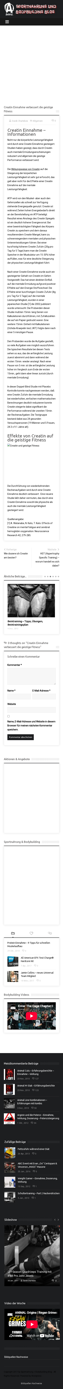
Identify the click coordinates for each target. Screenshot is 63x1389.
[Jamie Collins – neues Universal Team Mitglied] (12, 976)
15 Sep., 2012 (24, 1186)
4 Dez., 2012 (13, 629)
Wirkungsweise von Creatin (25, 169)
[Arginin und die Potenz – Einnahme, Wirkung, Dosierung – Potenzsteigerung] (9, 1118)
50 (35, 1108)
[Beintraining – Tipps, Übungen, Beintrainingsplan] (31, 600)
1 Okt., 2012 (22, 1123)
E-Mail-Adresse (41, 690)
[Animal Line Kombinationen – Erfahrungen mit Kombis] (9, 1103)
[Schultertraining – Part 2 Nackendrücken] (9, 1197)
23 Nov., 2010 (23, 1079)
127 (37, 1079)
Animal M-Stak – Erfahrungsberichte (36, 1085)
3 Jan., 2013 (23, 1198)
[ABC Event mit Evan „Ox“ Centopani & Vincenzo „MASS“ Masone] (9, 1167)
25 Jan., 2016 (24, 1171)
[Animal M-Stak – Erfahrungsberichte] (9, 1089)
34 (35, 1123)
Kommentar (14, 665)
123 (37, 1090)
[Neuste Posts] (13, 934)
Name (11, 690)
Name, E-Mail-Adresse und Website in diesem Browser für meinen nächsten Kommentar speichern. (31, 725)
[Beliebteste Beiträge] (31, 934)
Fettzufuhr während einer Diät (33, 1149)
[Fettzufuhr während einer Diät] (9, 1152)
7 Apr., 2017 (26, 966)
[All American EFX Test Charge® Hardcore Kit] (12, 961)
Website (11, 704)
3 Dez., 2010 (23, 1108)
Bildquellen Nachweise (16, 1357)
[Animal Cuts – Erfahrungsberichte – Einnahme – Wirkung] (9, 1074)
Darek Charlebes (29, 1281)
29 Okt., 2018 (13, 951)
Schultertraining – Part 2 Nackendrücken (39, 1193)
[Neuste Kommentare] (50, 934)
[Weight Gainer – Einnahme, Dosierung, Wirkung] (9, 1182)
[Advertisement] (31, 65)
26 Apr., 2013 (24, 1154)
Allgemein (38, 121)
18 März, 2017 (27, 981)
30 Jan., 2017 (13, 1281)
